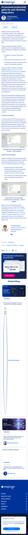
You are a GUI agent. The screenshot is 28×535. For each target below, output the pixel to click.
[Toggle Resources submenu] (25, 502)
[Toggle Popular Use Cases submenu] (25, 497)
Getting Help (4, 506)
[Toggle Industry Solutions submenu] (25, 499)
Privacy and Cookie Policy (19, 523)
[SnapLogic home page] (8, 487)
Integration (11, 242)
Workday (21, 245)
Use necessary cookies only (11, 531)
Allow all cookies (11, 528)
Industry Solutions (5, 498)
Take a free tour (9, 275)
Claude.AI (15, 27)
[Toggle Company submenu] (25, 509)
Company (3, 509)
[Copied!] (16, 250)
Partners (3, 504)
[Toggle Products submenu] (25, 494)
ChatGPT (6, 27)
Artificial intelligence (12, 245)
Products (3, 493)
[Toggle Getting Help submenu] (25, 507)
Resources (4, 501)
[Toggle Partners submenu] (25, 504)
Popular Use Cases (6, 496)
